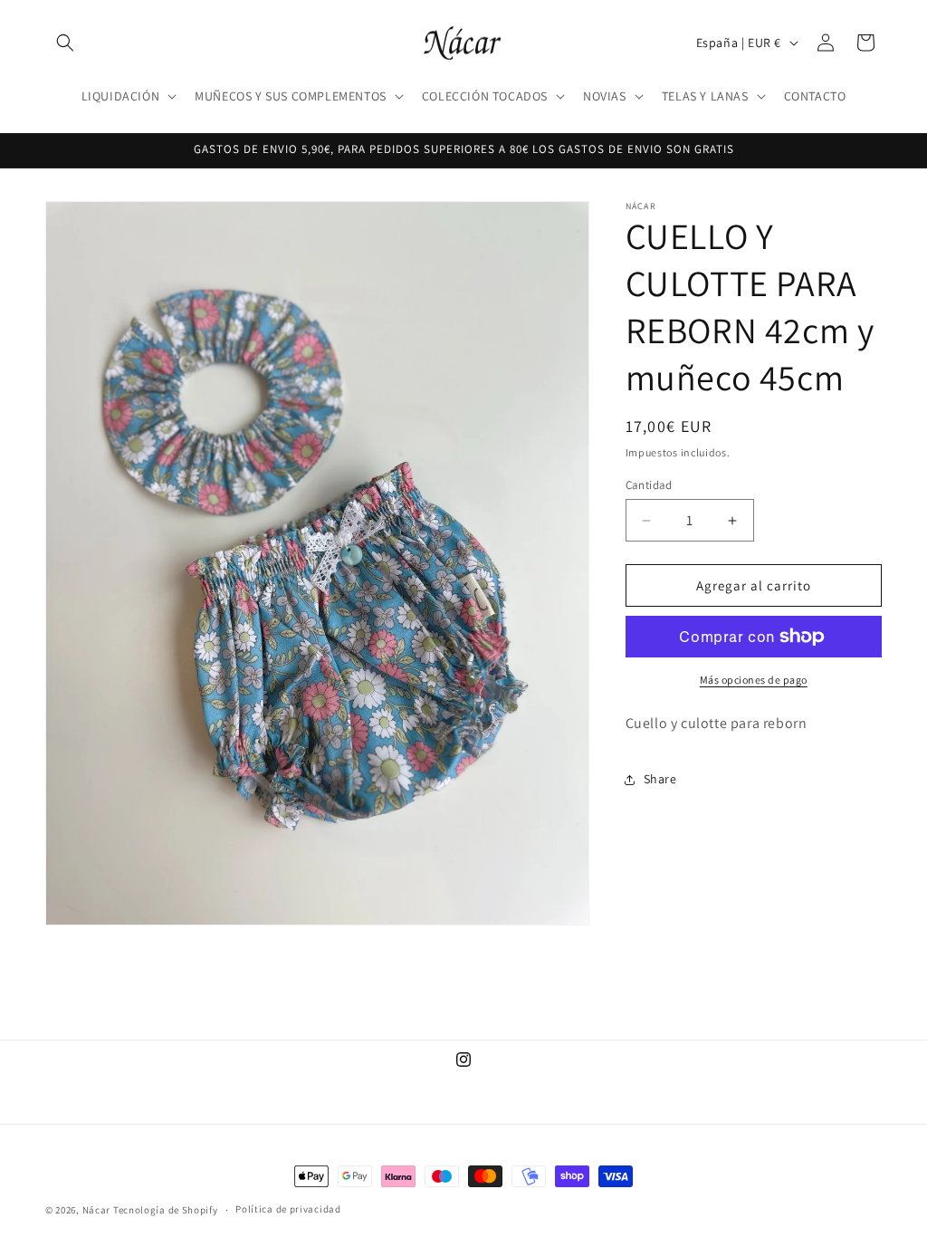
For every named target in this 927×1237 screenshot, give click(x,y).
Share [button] (660, 779)
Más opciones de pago (754, 679)
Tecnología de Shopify (165, 1209)
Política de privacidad (287, 1209)
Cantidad (649, 485)
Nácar (97, 1209)
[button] (65, 42)
